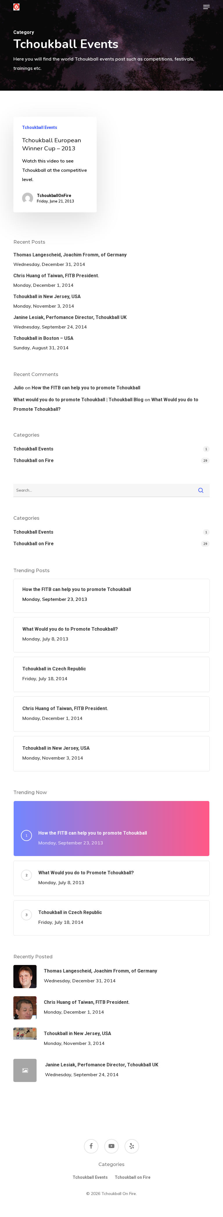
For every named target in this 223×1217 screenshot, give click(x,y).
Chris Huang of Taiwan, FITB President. (56, 275)
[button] (206, 7)
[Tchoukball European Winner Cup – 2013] (55, 165)
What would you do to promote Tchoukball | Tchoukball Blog (78, 399)
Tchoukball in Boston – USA (43, 338)
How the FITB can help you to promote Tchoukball (86, 388)
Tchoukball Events (39, 127)
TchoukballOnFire (54, 195)
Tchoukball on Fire (33, 460)
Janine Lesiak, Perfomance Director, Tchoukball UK (70, 317)
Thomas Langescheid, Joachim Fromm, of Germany (70, 255)
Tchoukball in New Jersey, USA (47, 296)
